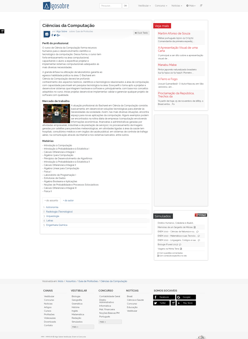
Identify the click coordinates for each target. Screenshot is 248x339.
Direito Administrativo (106, 301)
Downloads (50, 321)
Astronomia (52, 207)
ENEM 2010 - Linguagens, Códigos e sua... (177, 240)
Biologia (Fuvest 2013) (168, 244)
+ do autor (68, 200)
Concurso (160, 5)
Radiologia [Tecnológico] (59, 211)
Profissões (49, 314)
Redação (76, 318)
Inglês (75, 311)
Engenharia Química (56, 225)
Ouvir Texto (142, 33)
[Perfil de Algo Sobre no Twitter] (55, 35)
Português (104, 316)
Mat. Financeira (107, 309)
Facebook (164, 297)
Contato (48, 325)
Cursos (47, 311)
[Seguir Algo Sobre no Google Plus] (58, 35)
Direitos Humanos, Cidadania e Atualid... (176, 223)
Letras (49, 220)
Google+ (187, 297)
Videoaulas (50, 318)
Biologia (76, 296)
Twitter (163, 303)
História (75, 307)
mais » (75, 327)
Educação (132, 307)
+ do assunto (51, 200)
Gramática (77, 303)
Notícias (176, 5)
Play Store (187, 303)
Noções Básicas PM (109, 313)
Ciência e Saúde (135, 300)
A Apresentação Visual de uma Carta (178, 49)
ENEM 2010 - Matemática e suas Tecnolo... (177, 236)
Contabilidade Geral (109, 296)
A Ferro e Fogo (168, 79)
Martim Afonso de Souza (174, 33)
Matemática (78, 314)
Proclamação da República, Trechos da (176, 95)
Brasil (129, 296)
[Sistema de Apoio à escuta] (2, 31)
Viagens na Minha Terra (168, 249)
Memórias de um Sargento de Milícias (175, 227)
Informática (105, 306)
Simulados (77, 321)
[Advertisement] (128, 59)
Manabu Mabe (167, 65)
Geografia (77, 300)
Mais (191, 5)
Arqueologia (52, 216)
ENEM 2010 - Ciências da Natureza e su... (176, 231)
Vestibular (143, 5)
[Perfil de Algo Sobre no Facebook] (52, 35)
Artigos (47, 307)
